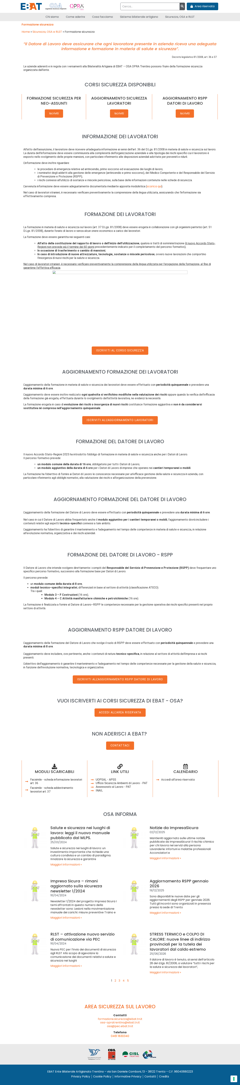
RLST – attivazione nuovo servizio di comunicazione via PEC (82, 936)
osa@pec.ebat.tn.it (120, 1026)
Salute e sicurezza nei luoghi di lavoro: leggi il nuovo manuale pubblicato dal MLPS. (80, 833)
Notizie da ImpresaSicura (174, 828)
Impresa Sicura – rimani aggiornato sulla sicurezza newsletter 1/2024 (76, 886)
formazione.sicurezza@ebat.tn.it (120, 1019)
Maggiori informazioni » (66, 865)
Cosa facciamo (102, 17)
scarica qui (154, 186)
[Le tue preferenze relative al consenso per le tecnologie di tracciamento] (234, 1079)
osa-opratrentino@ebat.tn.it (120, 1022)
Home (26, 32)
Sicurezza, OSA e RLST (180, 17)
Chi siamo (52, 17)
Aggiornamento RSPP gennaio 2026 (179, 883)
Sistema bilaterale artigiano (139, 17)
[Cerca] (182, 6)
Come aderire (75, 17)
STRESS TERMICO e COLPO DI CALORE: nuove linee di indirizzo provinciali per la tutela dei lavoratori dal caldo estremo (180, 941)
